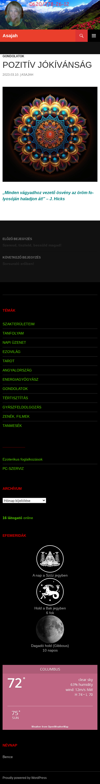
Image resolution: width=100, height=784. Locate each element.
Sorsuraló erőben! (22, 261)
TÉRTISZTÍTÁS (15, 398)
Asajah (10, 35)
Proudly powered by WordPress (25, 778)
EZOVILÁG (12, 352)
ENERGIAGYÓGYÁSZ (20, 379)
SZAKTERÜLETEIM (19, 324)
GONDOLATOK (13, 56)
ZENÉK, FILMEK (16, 416)
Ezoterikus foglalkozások (23, 459)
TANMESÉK (12, 426)
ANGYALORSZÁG (17, 370)
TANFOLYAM (13, 333)
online (18, 518)
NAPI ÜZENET (14, 342)
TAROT (9, 361)
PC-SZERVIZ (13, 468)
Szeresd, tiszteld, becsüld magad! (32, 242)
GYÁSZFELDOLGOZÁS (22, 407)
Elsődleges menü (94, 36)
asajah (27, 75)
